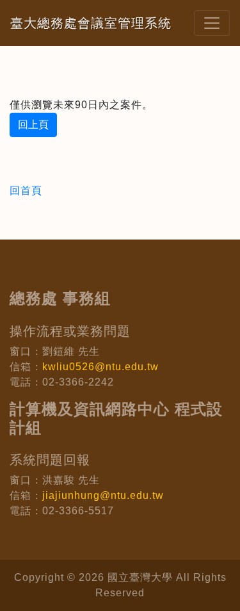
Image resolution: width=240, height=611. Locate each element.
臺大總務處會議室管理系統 (91, 23)
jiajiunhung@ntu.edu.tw (103, 495)
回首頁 (26, 190)
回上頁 (33, 124)
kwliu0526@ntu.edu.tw (100, 366)
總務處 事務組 (60, 298)
